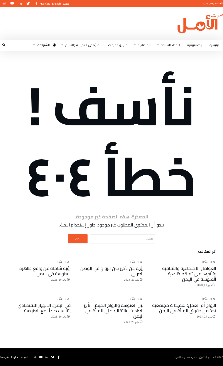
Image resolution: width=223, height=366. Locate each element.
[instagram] (3, 3)
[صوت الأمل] (200, 13)
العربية (66, 3)
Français (45, 3)
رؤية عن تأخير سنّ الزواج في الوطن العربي (112, 271)
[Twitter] (28, 3)
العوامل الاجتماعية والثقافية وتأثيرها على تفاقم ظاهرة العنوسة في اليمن (189, 273)
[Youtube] (11, 3)
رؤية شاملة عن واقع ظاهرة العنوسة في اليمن (45, 271)
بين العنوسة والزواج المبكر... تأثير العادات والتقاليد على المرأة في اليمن (114, 310)
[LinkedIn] (20, 3)
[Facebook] (36, 3)
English (56, 3)
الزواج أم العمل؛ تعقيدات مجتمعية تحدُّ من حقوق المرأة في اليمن (184, 308)
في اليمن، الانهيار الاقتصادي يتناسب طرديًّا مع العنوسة (44, 308)
